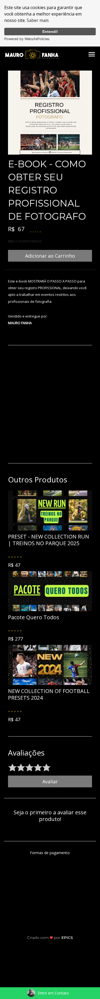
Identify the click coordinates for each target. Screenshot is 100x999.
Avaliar (50, 781)
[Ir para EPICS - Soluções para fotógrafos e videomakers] (50, 937)
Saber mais (38, 20)
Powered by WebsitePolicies (27, 39)
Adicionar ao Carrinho (50, 256)
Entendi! (50, 31)
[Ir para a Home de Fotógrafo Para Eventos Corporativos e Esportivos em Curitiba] (31, 53)
